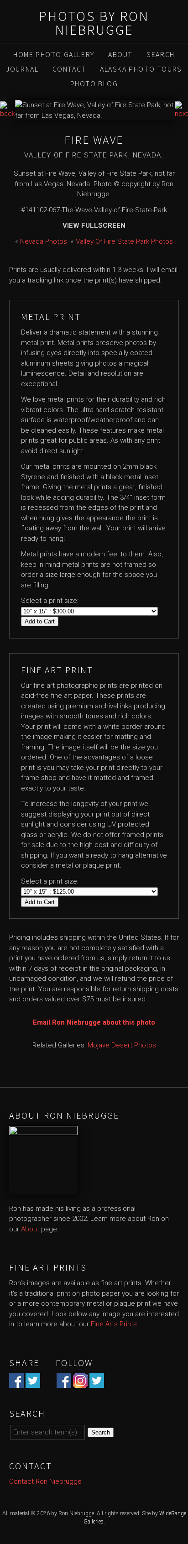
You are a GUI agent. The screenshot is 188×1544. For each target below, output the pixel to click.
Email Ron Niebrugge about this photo (94, 1022)
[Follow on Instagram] (80, 1382)
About (120, 54)
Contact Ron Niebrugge (45, 1481)
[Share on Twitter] (33, 1382)
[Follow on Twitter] (96, 1382)
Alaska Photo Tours (141, 68)
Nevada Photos (43, 241)
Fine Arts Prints (114, 1324)
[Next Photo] (181, 114)
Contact (69, 68)
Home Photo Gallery (53, 54)
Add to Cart (40, 621)
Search (160, 54)
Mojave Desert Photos (122, 1045)
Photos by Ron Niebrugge (94, 22)
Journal (22, 68)
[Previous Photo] (7, 114)
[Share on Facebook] (16, 1382)
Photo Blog (94, 83)
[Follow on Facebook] (64, 1382)
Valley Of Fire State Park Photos (124, 241)
